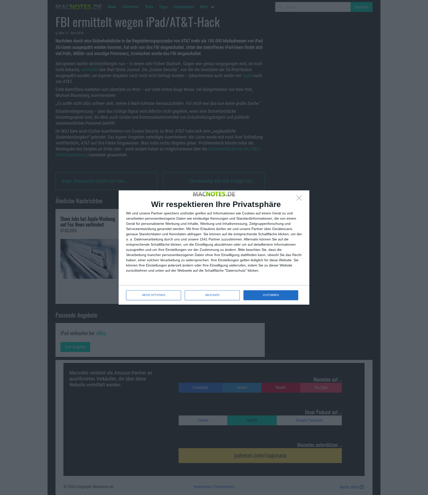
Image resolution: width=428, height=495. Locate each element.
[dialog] (214, 247)
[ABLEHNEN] (300, 199)
